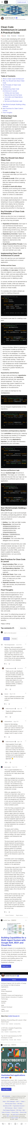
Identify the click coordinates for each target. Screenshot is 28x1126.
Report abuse (19, 915)
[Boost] (22, 1123)
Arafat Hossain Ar (10, 18)
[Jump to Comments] (10, 1123)
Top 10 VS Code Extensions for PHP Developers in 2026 (11, 1037)
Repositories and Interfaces (13, 95)
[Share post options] (25, 1123)
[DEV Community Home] (6, 2)
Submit (6, 638)
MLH (24, 1110)
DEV (8, 1116)
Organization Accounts (18, 1105)
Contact (20, 1108)
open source (16, 1114)
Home (4, 1101)
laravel (3, 36)
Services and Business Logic (13, 101)
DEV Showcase (8, 1108)
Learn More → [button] (6, 1089)
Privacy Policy (15, 1112)
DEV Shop (18, 1110)
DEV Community (6, 1096)
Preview (14, 638)
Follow (14, 979)
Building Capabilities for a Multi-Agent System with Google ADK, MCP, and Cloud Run (13, 941)
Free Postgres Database (9, 1110)
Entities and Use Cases (11, 93)
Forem (7, 1114)
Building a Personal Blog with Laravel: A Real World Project (13, 1021)
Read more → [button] (6, 966)
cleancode (21, 36)
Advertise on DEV (7, 1105)
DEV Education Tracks (10, 1103)
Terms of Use (23, 1112)
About (15, 1108)
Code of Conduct (9, 915)
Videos (22, 1101)
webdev (14, 36)
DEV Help (19, 1103)
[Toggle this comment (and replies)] (2, 647)
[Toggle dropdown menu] (25, 644)
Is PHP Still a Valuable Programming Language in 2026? (11, 1029)
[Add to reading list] (16, 1123)
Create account (21, 2)
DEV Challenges (11, 1101)
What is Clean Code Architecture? (13, 79)
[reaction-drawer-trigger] (4, 1123)
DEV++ (18, 1101)
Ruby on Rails (14, 1117)
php (8, 36)
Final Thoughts (7, 112)
